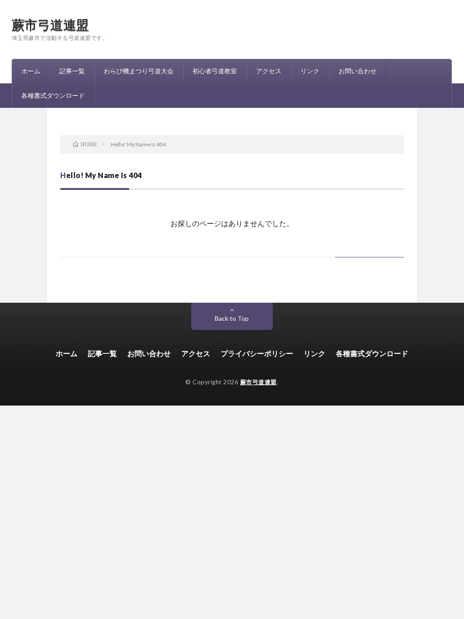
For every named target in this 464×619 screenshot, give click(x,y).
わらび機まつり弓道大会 (139, 71)
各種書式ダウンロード (53, 95)
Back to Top (232, 318)
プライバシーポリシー (257, 353)
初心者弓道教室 (215, 71)
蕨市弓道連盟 (50, 24)
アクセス (268, 71)
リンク (309, 71)
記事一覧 (72, 71)
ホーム (30, 71)
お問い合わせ (357, 71)
